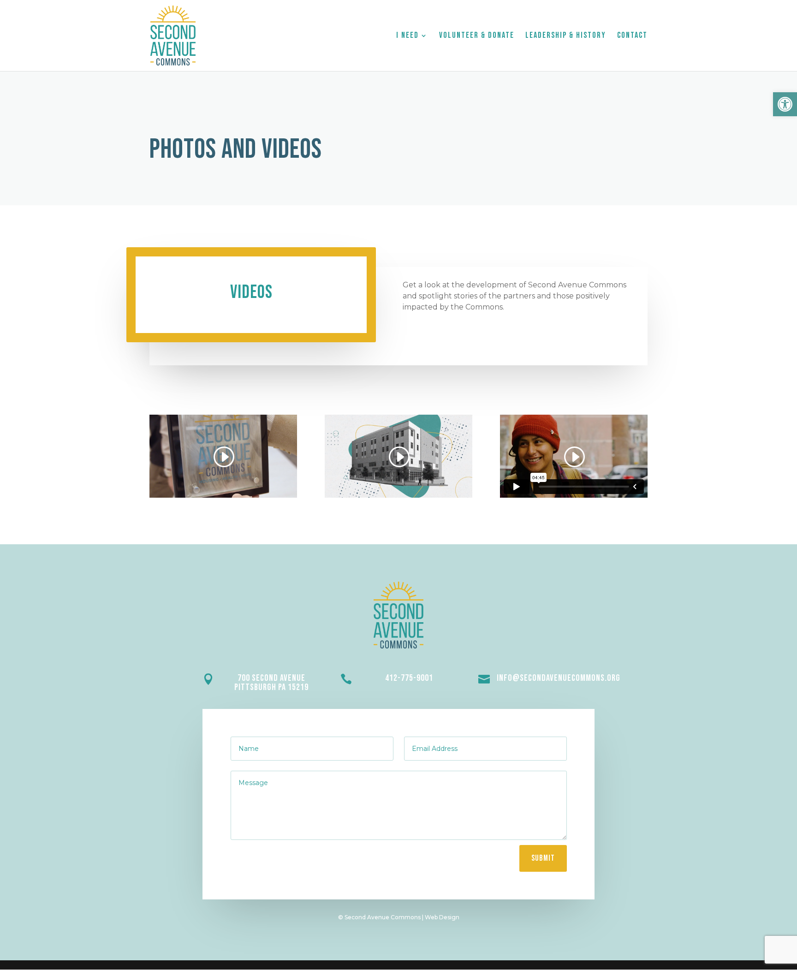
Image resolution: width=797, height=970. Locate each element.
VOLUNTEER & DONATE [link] (476, 36)
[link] (785, 104)
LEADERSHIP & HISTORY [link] (565, 36)
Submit (543, 858)
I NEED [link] (407, 36)
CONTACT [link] (632, 36)
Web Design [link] (442, 917)
